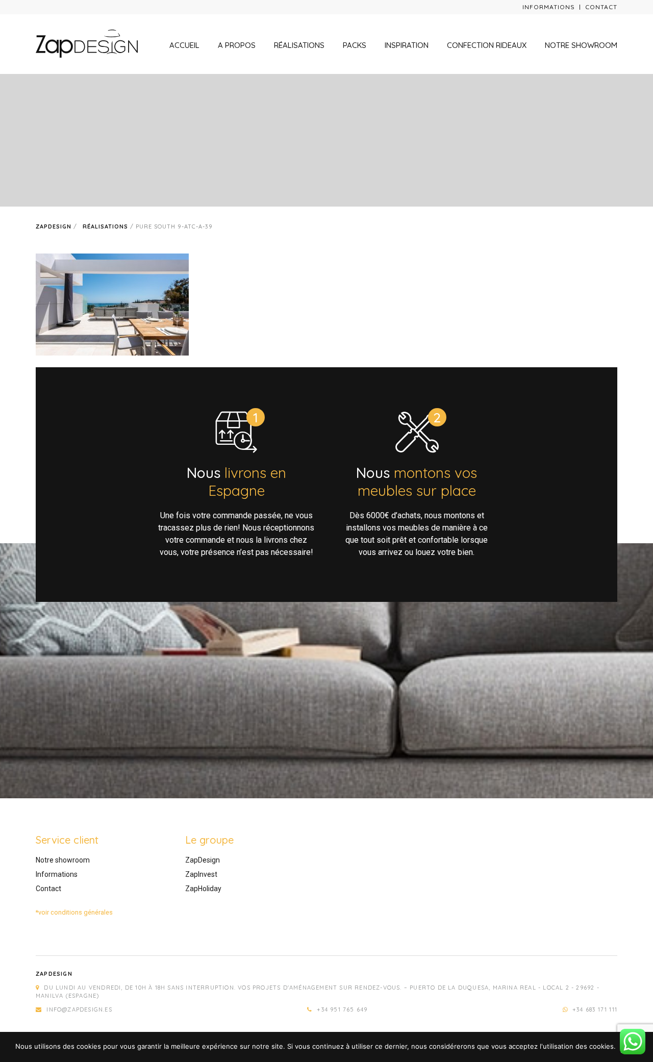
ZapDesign (202, 860)
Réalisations (299, 45)
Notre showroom (581, 45)
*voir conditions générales (74, 912)
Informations (548, 7)
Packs (354, 45)
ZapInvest (201, 874)
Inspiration (407, 45)
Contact (601, 7)
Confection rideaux (486, 45)
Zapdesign (53, 226)
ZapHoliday (203, 888)
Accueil (184, 45)
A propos (237, 45)
